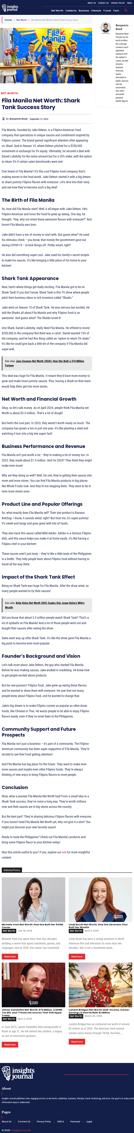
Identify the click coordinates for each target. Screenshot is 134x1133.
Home (8, 20)
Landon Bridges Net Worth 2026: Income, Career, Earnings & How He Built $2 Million (99, 1011)
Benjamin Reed (18, 119)
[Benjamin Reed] (4, 119)
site (64, 852)
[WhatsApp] (88, 118)
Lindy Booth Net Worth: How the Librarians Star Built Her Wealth (98, 926)
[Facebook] (64, 118)
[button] (126, 10)
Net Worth (21, 19)
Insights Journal (21, 1130)
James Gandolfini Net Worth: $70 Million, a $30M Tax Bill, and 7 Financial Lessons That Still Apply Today (32, 1012)
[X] (72, 118)
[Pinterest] (80, 118)
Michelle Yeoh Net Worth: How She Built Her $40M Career (32, 926)
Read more (10, 956)
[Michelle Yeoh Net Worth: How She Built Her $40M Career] (33, 899)
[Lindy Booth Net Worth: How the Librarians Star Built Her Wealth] (100, 899)
